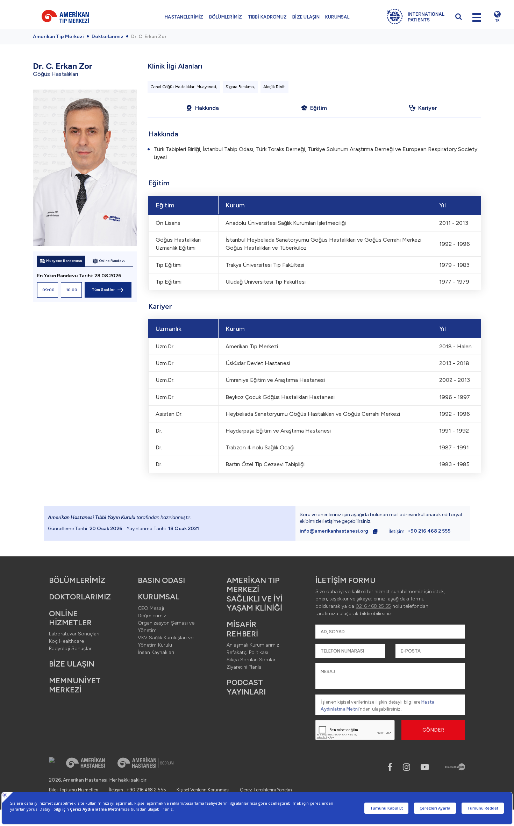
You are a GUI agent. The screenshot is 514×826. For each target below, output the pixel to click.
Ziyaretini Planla (244, 667)
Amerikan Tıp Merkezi (58, 37)
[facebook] (389, 767)
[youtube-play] (425, 767)
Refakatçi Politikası (247, 652)
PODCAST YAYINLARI (246, 687)
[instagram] (406, 767)
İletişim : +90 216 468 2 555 (137, 789)
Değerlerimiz (152, 616)
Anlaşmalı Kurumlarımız (253, 645)
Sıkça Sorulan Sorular (251, 660)
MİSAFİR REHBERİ (242, 629)
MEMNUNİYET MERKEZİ (75, 685)
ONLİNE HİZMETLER (70, 618)
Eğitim (318, 108)
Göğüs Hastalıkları (55, 74)
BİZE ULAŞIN (306, 17)
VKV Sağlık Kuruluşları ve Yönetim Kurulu (165, 641)
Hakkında (207, 108)
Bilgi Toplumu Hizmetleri (73, 789)
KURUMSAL (337, 17)
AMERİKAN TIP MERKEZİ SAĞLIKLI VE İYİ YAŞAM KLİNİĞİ (255, 594)
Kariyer (427, 108)
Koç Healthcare (66, 641)
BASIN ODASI (161, 580)
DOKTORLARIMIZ (80, 596)
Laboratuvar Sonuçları (74, 634)
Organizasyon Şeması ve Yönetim (166, 626)
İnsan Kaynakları (156, 652)
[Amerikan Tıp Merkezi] (75, 16)
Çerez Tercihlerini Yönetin (266, 789)
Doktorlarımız (107, 37)
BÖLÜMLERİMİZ (225, 17)
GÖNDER (433, 730)
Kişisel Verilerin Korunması (203, 789)
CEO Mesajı (151, 608)
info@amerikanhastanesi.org (334, 531)
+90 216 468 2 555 (428, 531)
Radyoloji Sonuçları (71, 648)
